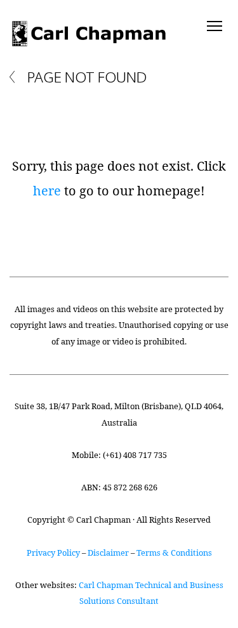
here (47, 190)
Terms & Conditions (174, 552)
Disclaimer (108, 552)
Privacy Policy (53, 552)
